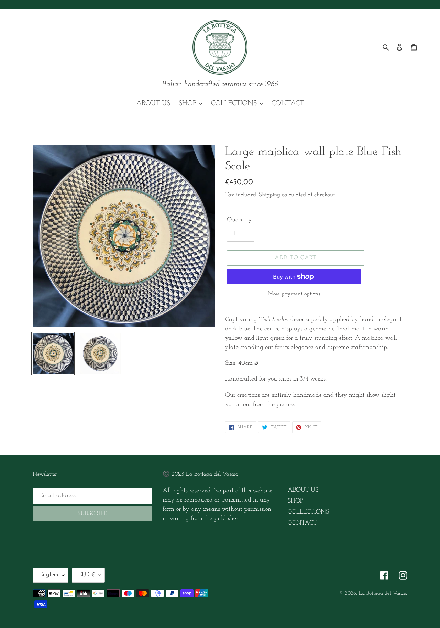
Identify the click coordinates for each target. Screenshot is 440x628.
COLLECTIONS (308, 512)
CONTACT (302, 523)
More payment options (294, 294)
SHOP (295, 501)
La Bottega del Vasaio (383, 593)
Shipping (269, 195)
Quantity (239, 220)
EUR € (86, 575)
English (48, 575)
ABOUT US (303, 490)
